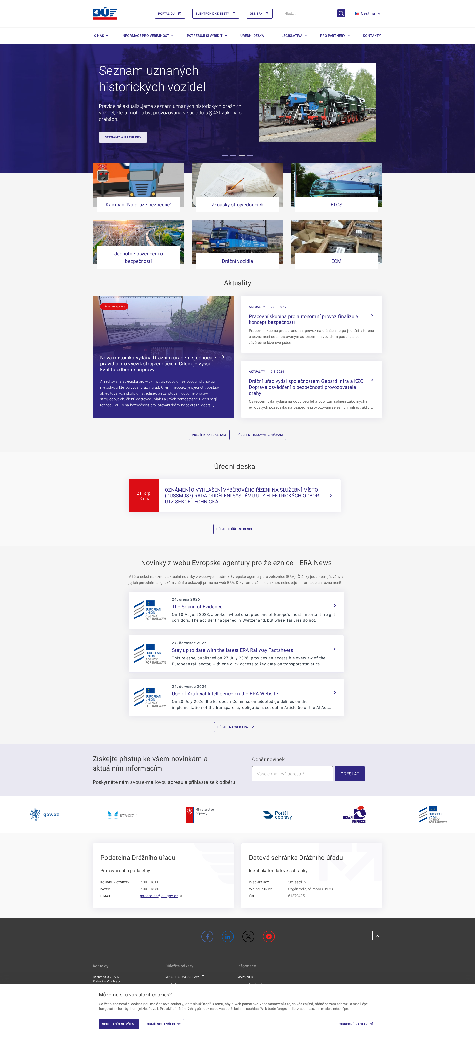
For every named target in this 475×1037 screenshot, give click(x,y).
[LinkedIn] (228, 936)
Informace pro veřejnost (145, 36)
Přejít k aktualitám (209, 435)
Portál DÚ (166, 13)
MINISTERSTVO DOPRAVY (182, 977)
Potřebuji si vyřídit (205, 36)
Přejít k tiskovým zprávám (260, 435)
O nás (99, 36)
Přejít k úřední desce (234, 529)
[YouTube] (269, 936)
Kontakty (372, 36)
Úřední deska (252, 36)
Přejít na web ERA (232, 727)
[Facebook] (207, 936)
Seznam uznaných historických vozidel (152, 78)
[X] (248, 936)
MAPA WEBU (246, 977)
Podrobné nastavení (355, 1024)
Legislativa (292, 36)
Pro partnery (332, 36)
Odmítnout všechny (164, 1024)
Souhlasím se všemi (119, 1024)
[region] (237, 108)
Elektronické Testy (212, 13)
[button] (367, 13)
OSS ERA (256, 13)
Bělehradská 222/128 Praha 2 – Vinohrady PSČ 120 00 (107, 981)
